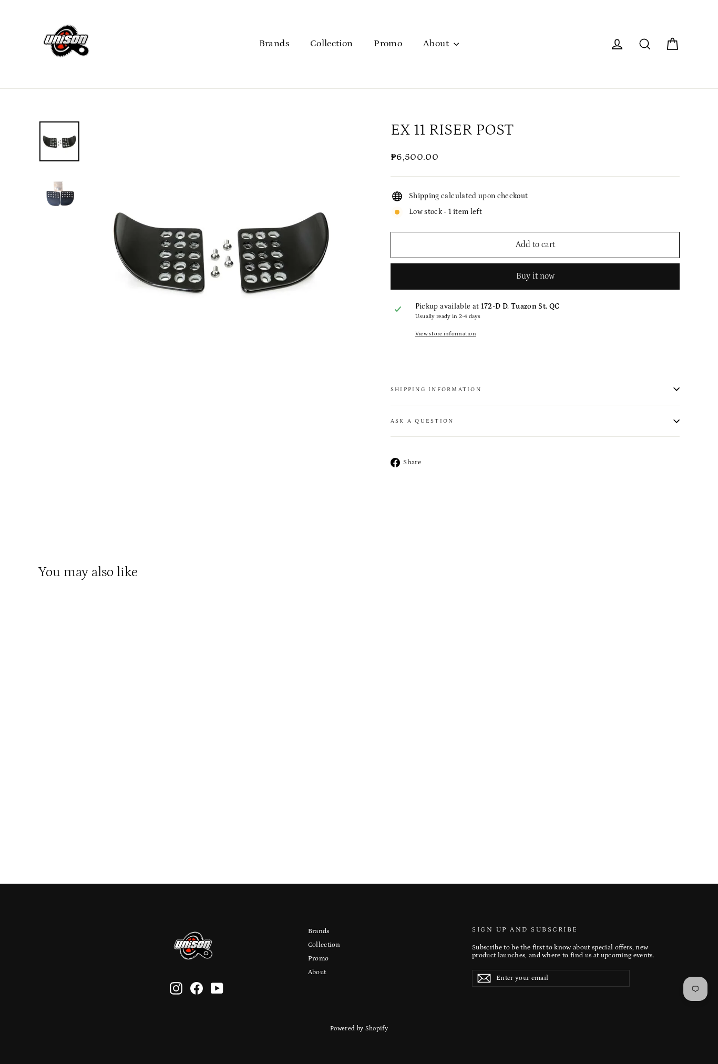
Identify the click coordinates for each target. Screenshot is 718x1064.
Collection (331, 43)
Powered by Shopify (359, 1028)
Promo (388, 43)
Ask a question (422, 420)
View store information (445, 334)
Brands (274, 43)
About (437, 43)
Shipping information (436, 389)
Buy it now (535, 276)
